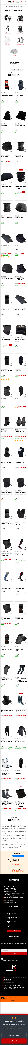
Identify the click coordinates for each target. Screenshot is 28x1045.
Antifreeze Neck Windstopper (19, 279)
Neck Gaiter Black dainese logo (6, 554)
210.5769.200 (7, 980)
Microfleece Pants (6, 740)
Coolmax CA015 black (19, 462)
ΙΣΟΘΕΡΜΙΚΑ (20, 6)
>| (18, 75)
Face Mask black (5, 339)
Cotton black (19, 95)
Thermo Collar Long (7, 679)
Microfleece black (20, 309)
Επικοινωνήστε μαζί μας (10, 902)
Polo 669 (20, 523)
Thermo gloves (20, 431)
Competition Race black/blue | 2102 (6, 587)
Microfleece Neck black (20, 248)
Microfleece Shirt (20, 740)
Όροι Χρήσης (20, 1028)
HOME (6, 6)
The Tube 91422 (19, 156)
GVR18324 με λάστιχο (7, 278)
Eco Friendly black (6, 370)
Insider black (6, 248)
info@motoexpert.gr (9, 982)
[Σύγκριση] (11, 90)
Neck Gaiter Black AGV (6, 618)
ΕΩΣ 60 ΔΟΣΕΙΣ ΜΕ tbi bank (17, 871)
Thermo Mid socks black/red (7, 804)
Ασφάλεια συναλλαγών (10, 891)
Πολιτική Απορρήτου (9, 888)
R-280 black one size (7, 95)
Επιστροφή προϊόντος (14, 930)
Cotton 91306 (5, 309)
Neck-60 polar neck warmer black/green (21, 493)
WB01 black (4, 125)
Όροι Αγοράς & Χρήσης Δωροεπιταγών (14, 896)
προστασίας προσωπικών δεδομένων (10, 960)
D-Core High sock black (21, 710)
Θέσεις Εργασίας (8, 900)
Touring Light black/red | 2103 (20, 587)
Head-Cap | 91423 (19, 217)
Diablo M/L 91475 (19, 618)
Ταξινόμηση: (8, 69)
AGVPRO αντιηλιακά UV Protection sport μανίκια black (21, 680)
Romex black (19, 370)
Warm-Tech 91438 (6, 401)
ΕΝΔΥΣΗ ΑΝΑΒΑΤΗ (12, 6)
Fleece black (5, 156)
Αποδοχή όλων (14, 1041)
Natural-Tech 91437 (7, 217)
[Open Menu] (3, 2)
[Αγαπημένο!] (11, 88)
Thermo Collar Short (19, 649)
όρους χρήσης (13, 958)
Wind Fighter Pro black (6, 462)
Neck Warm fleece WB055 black (20, 126)
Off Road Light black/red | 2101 (20, 555)
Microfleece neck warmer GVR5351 (20, 340)
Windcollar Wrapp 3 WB (7, 710)
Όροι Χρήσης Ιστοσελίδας (10, 889)
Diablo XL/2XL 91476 (6, 649)
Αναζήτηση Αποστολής (10, 886)
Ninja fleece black (6, 523)
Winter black (5, 431)
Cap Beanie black (6, 186)
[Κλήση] (22, 2)
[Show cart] (25, 2)
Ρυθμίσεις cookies (14, 1035)
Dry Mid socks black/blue (7, 773)
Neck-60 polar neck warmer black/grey (6, 493)
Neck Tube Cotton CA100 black (20, 187)
